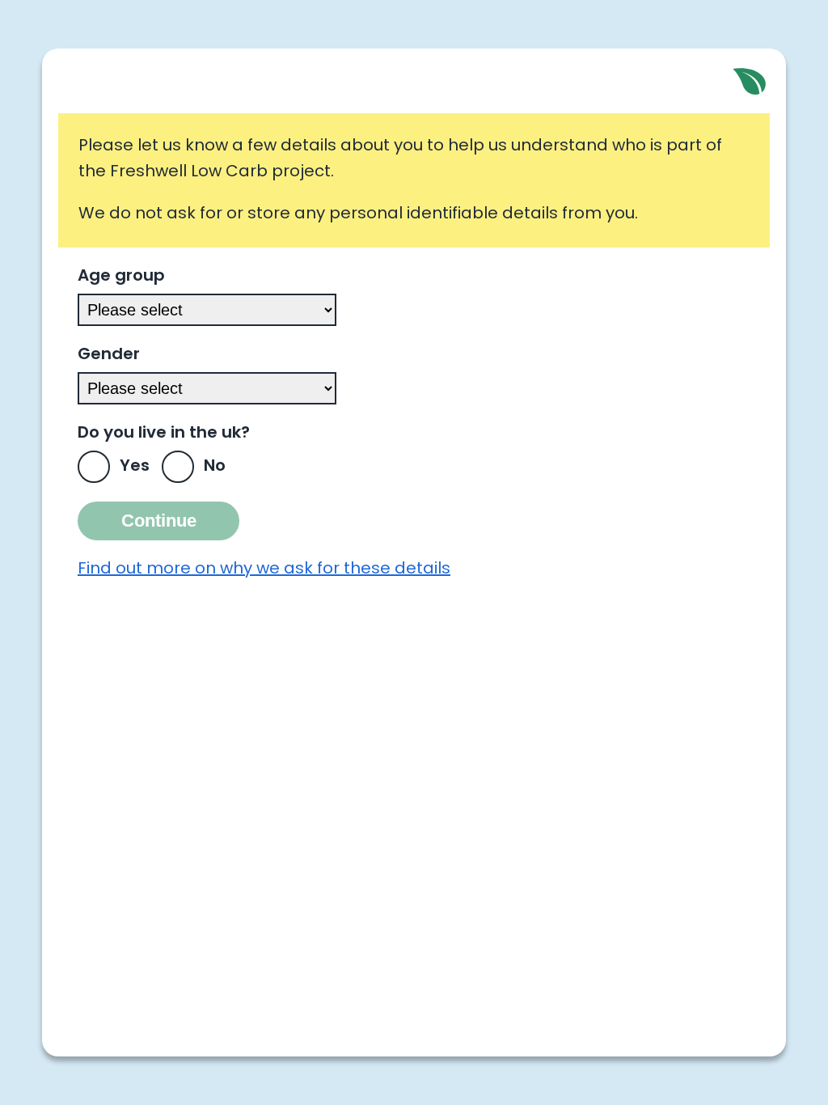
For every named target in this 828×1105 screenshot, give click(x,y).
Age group (121, 277)
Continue (158, 520)
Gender (109, 355)
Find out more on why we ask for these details (264, 569)
